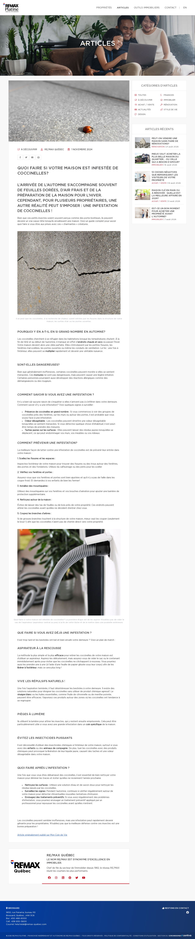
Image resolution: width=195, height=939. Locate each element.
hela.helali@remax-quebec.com (30, 924)
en (185, 8)
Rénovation (170, 105)
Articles (123, 8)
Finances (168, 95)
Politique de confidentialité (117, 936)
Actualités (144, 110)
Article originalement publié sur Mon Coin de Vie (42, 835)
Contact (170, 8)
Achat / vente (145, 105)
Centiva (186, 935)
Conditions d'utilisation (144, 936)
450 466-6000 (19, 918)
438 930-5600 (19, 922)
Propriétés (104, 8)
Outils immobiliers (147, 8)
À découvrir (28, 150)
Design (141, 114)
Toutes (141, 95)
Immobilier (169, 100)
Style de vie (170, 110)
